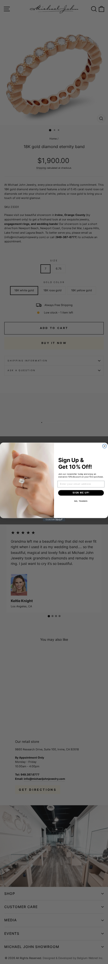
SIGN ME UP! (81, 493)
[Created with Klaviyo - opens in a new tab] (54, 519)
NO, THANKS (80, 501)
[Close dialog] (104, 446)
